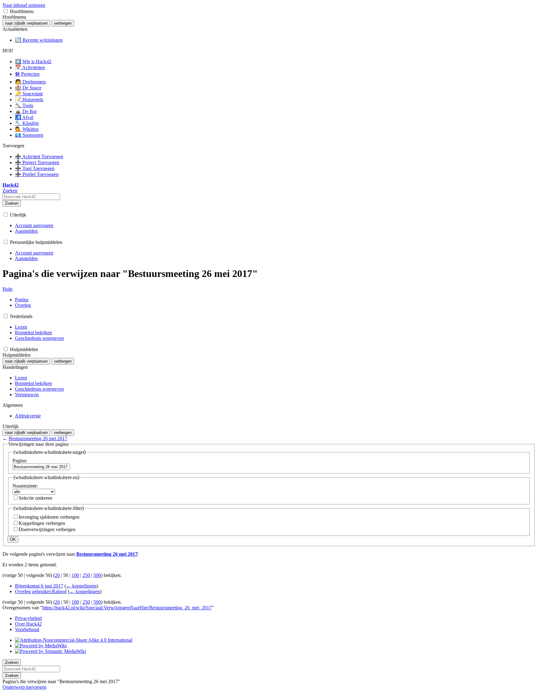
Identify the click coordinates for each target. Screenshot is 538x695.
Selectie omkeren (35, 498)
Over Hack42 (28, 623)
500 (97, 575)
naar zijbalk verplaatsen (26, 23)
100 (75, 575)
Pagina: (19, 460)
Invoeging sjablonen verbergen (49, 517)
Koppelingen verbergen (42, 523)
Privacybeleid (28, 618)
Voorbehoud (27, 629)
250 (86, 575)
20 (57, 575)
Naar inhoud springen (23, 5)
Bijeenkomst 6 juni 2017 (39, 585)
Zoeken (11, 203)
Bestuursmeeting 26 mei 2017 (38, 438)
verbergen (63, 23)
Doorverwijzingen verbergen (47, 529)
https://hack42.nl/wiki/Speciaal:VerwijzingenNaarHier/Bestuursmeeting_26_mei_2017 (127, 607)
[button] (6, 11)
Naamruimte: (25, 485)
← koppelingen (81, 585)
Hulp (7, 289)
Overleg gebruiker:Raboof (41, 591)
